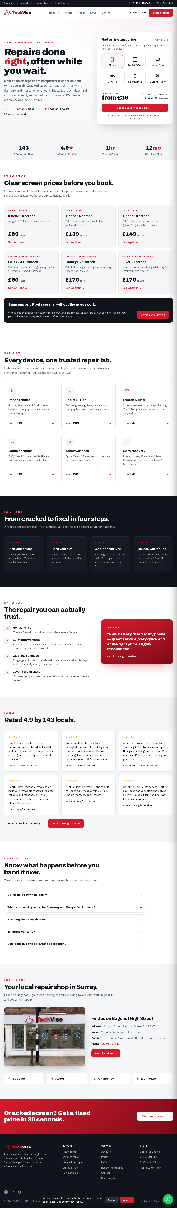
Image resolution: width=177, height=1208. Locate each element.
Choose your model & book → (135, 108)
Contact (106, 12)
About (81, 12)
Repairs (54, 12)
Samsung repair (71, 1157)
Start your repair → (155, 1116)
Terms (156, 1201)
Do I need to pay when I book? (27, 894)
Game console (70, 1172)
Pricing (68, 12)
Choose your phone (153, 314)
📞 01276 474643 (139, 3)
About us (106, 1151)
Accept (127, 1199)
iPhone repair (70, 1151)
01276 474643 (138, 12)
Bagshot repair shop (112, 1167)
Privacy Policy (74, 1201)
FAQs (93, 12)
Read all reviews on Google (25, 823)
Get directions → (106, 1053)
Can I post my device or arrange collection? (36, 943)
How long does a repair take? (26, 919)
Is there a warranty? (21, 931)
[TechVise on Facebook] (19, 1192)
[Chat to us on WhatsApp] (168, 1199)
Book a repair (160, 12)
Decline (111, 1199)
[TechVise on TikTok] (13, 1192)
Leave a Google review (66, 823)
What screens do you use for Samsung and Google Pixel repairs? (51, 907)
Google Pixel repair (73, 1162)
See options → (18, 242)
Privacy (145, 1201)
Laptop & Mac (70, 1167)
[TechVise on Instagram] (6, 1192)
